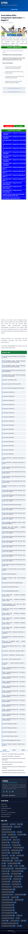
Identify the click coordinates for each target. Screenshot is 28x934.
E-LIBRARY (6, 795)
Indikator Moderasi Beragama (9, 574)
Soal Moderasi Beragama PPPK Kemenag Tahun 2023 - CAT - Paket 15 (14, 500)
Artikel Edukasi (4, 804)
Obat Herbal (20, 855)
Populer (5, 750)
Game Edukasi (11, 834)
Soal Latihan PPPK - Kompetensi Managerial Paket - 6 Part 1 (14, 628)
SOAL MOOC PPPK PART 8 (8, 425)
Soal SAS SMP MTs (6, 879)
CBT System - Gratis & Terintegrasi (8, 812)
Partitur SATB (18, 860)
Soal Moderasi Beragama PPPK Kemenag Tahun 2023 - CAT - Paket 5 (14, 556)
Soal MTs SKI (5, 873)
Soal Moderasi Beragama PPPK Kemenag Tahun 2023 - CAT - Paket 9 (14, 537)
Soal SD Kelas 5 (16, 881)
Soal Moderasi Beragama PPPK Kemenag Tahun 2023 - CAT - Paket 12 (14, 518)
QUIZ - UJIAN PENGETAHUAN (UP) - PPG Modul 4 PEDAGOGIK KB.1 (14, 682)
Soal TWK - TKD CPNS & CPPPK (10, 380)
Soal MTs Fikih (5, 871)
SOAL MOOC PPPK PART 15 (8, 396)
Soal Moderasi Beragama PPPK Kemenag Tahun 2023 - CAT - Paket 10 (14, 532)
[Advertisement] (14, 109)
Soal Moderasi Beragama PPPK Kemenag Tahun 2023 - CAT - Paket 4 (14, 560)
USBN (19, 925)
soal (21, 865)
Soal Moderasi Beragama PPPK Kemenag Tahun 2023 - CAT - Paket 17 (14, 491)
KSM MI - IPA (16, 839)
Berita (19, 832)
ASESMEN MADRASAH (7, 826)
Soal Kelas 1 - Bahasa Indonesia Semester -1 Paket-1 (14, 663)
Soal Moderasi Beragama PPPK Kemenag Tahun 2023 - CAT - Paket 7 (14, 546)
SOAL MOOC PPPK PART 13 (8, 404)
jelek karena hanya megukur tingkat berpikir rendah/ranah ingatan (13, 82)
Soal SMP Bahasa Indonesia (8, 889)
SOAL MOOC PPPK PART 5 (8, 437)
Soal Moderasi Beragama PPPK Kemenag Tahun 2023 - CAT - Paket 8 (14, 542)
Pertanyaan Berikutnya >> (14, 92)
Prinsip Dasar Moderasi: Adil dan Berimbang (12, 582)
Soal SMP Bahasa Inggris (7, 892)
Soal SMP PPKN (19, 899)
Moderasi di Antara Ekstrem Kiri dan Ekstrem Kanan (14, 486)
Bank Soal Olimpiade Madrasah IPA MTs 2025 (13, 770)
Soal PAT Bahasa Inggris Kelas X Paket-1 (12, 740)
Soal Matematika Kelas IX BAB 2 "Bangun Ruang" (13, 772)
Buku (3, 834)
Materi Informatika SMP (16, 850)
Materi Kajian (15, 852)
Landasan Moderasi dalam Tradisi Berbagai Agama (14, 578)
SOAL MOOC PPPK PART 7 (8, 429)
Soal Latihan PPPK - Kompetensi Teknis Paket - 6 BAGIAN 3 (14, 632)
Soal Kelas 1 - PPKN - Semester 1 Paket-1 (12, 659)
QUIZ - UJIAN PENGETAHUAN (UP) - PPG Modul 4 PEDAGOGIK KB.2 (14, 677)
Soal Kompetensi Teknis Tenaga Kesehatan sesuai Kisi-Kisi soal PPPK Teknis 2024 (14, 361)
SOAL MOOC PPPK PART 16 (8, 392)
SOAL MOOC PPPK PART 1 (8, 454)
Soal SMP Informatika (20, 894)
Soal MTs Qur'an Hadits (17, 871)
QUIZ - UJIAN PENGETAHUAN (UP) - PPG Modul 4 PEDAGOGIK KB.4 (14, 668)
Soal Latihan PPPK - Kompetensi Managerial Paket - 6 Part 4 (14, 614)
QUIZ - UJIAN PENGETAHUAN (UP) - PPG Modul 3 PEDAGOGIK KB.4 (14, 687)
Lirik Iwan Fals (5, 842)
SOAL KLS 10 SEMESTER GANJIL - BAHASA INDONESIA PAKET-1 (14, 642)
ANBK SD (12, 824)
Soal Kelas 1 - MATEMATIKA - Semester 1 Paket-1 (13, 655)
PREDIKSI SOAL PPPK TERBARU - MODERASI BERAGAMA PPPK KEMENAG (14, 528)
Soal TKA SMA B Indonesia (8, 907)
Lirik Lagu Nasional (6, 847)
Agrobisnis (4, 824)
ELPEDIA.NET (10, 930)
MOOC (12, 855)
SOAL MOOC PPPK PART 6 (8, 433)
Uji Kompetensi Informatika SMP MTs (10, 923)
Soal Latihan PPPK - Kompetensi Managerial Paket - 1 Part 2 (14, 600)
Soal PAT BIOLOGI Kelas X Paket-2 (10, 736)
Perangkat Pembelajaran (6, 808)
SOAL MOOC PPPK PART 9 (8, 421)
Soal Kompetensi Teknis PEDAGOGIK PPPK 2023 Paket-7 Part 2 (14, 477)
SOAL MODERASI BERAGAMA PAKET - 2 (11, 591)
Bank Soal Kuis (4, 810)
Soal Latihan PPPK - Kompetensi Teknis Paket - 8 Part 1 (14, 463)
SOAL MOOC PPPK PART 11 (8, 412)
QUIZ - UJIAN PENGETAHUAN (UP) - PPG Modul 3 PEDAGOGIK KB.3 (14, 691)
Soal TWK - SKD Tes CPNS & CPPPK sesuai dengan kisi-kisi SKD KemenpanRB (14, 375)
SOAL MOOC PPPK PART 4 (8, 441)
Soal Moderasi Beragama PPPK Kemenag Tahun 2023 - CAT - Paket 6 (14, 551)
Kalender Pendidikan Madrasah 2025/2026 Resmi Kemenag (14, 767)
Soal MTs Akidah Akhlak (7, 868)
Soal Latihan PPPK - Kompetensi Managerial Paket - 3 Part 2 (14, 595)
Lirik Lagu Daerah (6, 845)
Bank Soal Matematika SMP (8, 832)
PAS (3, 863)
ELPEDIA (4, 2)
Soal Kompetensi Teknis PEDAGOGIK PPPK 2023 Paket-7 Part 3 (14, 472)
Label (14, 750)
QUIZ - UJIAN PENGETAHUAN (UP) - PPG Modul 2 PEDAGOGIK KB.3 (14, 710)
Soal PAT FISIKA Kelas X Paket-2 (10, 728)
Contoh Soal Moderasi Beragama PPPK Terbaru (13, 388)
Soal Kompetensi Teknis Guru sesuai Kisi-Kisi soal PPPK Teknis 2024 (14, 371)
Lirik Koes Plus (15, 842)
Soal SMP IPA (5, 897)
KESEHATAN (5, 837)
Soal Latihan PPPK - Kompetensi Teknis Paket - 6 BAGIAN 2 (14, 637)
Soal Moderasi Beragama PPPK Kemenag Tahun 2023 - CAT (14, 565)
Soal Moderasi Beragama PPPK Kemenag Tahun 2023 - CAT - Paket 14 (14, 509)
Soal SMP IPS (14, 897)
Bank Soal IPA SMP (6, 829)
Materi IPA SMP (6, 852)
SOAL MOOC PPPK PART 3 (8, 445)
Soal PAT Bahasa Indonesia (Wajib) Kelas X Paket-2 (14, 745)
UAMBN (23, 920)
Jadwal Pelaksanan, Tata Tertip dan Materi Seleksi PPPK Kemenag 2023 (14, 605)
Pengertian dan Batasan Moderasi (10, 587)
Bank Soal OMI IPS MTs (7, 764)
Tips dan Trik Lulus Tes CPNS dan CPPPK (12, 384)
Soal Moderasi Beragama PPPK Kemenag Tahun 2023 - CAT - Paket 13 (14, 514)
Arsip (24, 750)
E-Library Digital (4, 806)
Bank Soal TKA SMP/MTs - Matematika (11, 756)
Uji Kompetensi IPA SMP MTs (8, 925)
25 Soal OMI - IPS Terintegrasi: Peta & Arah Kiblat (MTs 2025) (13, 759)
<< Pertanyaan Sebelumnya (14, 88)
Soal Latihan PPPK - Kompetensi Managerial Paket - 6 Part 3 (14, 619)
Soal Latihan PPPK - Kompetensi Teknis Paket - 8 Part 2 (14, 458)
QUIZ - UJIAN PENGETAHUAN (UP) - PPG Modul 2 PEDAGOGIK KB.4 (14, 705)
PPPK (10, 865)
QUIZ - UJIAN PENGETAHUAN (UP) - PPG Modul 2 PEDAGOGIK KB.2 (14, 715)
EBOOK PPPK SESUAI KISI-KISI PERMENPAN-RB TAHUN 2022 (14, 609)
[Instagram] (10, 791)
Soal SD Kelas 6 (5, 884)
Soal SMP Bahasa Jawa (7, 894)
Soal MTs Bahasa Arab (20, 868)
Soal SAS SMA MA (18, 876)
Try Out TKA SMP (14, 920)
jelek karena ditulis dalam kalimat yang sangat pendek (14, 72)
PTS (15, 865)
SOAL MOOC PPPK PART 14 (9, 400)
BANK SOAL (13, 795)
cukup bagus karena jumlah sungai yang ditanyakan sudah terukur (14, 77)
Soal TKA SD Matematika (7, 905)
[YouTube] (13, 791)
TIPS (17, 918)
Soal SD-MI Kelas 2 (16, 884)
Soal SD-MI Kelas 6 (17, 886)
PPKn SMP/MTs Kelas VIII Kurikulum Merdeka (12, 762)
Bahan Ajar (17, 826)
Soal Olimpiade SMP (7, 876)
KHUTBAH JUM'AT (6, 839)
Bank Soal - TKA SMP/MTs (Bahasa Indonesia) (13, 754)
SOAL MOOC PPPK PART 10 (9, 417)
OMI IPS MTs (14, 858)
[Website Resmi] (7, 791)
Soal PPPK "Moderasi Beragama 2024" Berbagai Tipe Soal (14, 357)
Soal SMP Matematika (7, 899)
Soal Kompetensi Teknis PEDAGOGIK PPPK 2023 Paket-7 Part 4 (14, 468)
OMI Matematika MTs (7, 860)
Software (19, 915)
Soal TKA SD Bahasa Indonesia (8, 902)
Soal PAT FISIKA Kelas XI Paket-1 (10, 723)
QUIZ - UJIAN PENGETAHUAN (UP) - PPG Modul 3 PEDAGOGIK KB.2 (14, 696)
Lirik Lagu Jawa (16, 845)
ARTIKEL (19, 824)
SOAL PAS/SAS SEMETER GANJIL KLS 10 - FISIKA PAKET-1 (14, 646)
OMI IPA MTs (5, 858)
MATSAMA (4, 855)
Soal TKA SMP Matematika (8, 915)
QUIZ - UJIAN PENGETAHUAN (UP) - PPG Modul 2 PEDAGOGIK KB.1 (14, 719)
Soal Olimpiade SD (15, 873)
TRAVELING (5, 920)
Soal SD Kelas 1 (17, 879)
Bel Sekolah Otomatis (5, 816)
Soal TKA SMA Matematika (8, 910)
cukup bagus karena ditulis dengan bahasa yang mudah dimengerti (13, 67)
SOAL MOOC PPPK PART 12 (8, 408)
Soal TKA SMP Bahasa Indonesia (9, 912)
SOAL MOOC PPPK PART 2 (8, 450)
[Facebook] (4, 791)
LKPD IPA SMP (5, 850)
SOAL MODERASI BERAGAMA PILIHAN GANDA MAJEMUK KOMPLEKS (14, 523)
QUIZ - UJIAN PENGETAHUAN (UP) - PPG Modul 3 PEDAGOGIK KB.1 (14, 701)
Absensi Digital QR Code (6, 814)
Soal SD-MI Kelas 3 (6, 886)
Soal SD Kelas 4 (6, 881)
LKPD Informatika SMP (18, 847)
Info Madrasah (21, 834)
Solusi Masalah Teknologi (7, 918)
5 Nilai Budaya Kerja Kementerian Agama (12, 504)
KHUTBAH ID (13, 837)
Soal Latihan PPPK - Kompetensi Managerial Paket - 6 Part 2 (14, 623)
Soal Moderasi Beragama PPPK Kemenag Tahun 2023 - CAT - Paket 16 (14, 496)
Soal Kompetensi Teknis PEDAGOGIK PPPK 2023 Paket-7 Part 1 (14, 482)
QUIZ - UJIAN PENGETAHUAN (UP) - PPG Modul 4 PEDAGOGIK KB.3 (14, 673)
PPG (3, 865)
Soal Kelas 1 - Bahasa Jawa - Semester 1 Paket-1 (14, 651)
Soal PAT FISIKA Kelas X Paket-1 (10, 732)
